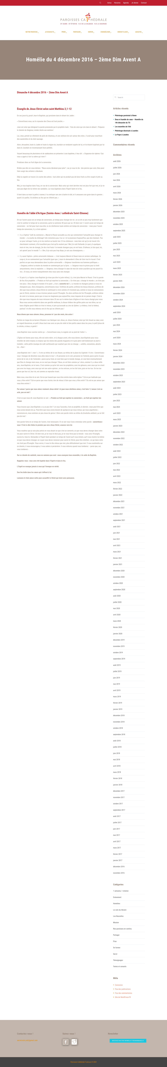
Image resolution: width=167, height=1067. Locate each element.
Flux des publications (123, 989)
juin (116, 174)
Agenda (126, 3)
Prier (115, 941)
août (117, 161)
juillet (117, 168)
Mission (116, 922)
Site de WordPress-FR (123, 997)
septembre (119, 231)
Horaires (117, 3)
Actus (109, 3)
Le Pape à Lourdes (122, 135)
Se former (116, 948)
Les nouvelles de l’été (123, 127)
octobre (118, 224)
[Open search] (100, 2)
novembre (119, 218)
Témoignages (118, 960)
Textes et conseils (119, 966)
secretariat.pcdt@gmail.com (27, 1040)
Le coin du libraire (119, 910)
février (117, 199)
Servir (115, 954)
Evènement (117, 897)
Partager (116, 935)
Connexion (119, 985)
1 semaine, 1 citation (120, 891)
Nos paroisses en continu (122, 929)
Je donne (134, 3)
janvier (117, 205)
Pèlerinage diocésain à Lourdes (126, 131)
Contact (144, 3)
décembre (119, 212)
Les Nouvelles (118, 916)
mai (116, 180)
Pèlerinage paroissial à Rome (126, 115)
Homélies (116, 903)
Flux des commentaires (123, 993)
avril (116, 186)
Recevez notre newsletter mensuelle (128, 1040)
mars (117, 193)
